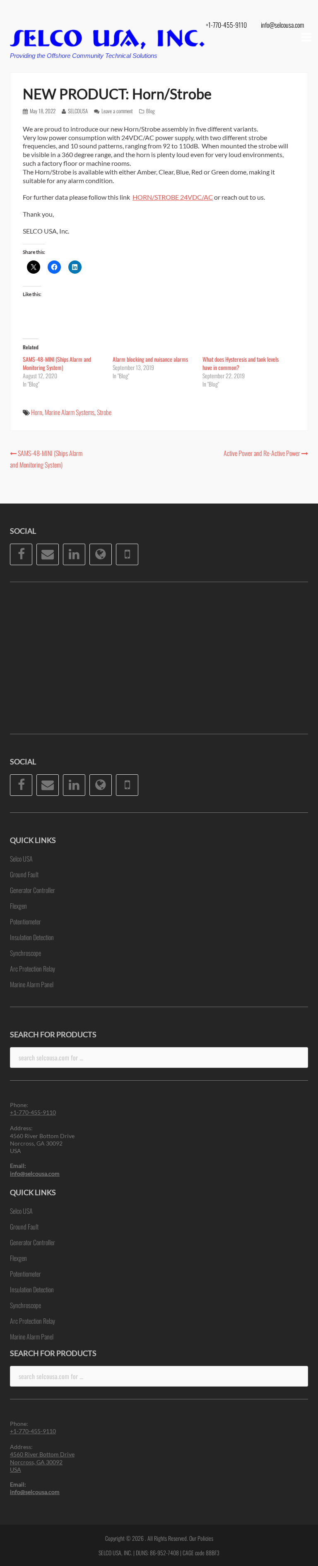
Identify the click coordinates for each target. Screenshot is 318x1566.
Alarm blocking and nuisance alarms (150, 359)
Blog (150, 111)
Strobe (104, 412)
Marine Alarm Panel (31, 984)
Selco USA (21, 859)
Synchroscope (25, 953)
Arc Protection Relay (32, 969)
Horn (36, 412)
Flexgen (18, 906)
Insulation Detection (32, 937)
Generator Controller (32, 890)
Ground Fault (24, 874)
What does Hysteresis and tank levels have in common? (240, 363)
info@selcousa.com (282, 25)
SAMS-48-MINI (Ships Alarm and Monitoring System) (57, 363)
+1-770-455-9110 (226, 25)
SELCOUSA (78, 111)
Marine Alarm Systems (69, 412)
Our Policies (201, 1538)
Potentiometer (25, 921)
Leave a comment (117, 111)
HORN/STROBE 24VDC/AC (172, 197)
